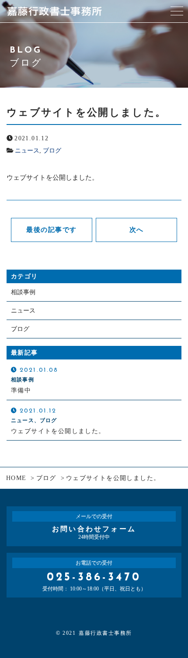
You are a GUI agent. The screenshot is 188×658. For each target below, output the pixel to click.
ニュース (27, 150)
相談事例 (23, 292)
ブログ (52, 150)
